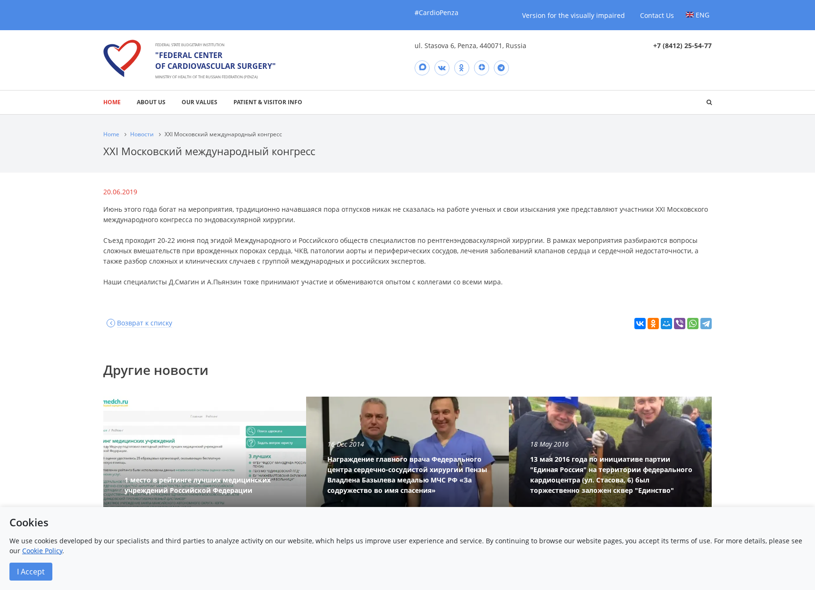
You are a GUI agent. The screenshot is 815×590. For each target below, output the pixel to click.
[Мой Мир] (666, 323)
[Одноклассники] (653, 323)
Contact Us (657, 15)
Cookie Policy (42, 550)
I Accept (31, 571)
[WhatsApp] (693, 323)
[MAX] (422, 67)
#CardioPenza (436, 12)
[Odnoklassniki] (461, 67)
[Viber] (679, 323)
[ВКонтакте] (640, 323)
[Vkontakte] (441, 67)
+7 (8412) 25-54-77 (682, 45)
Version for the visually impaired (573, 15)
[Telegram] (501, 67)
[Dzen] (481, 67)
